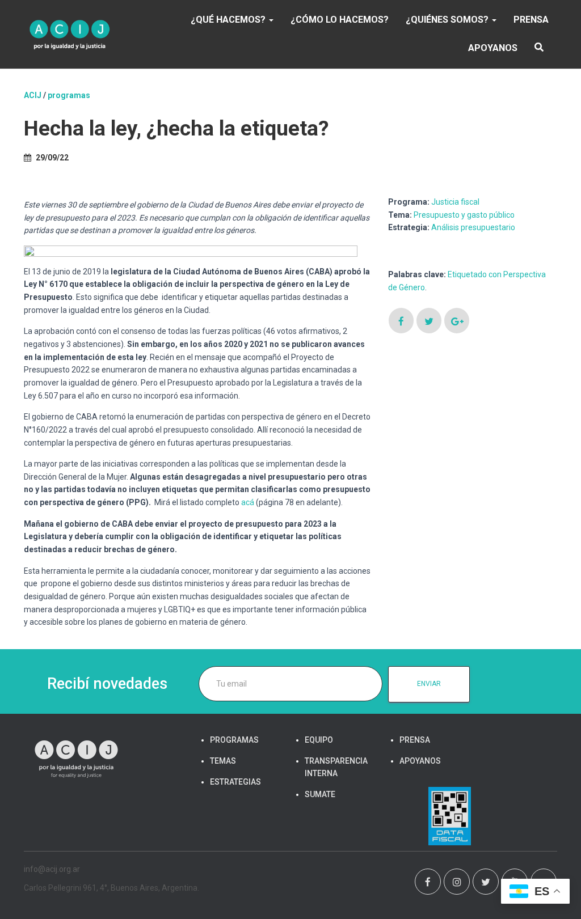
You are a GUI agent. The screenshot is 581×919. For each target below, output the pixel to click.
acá (247, 502)
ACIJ (32, 95)
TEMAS (223, 760)
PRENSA (531, 19)
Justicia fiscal (455, 201)
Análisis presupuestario (473, 227)
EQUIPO (319, 739)
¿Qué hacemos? (229, 19)
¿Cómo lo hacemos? (339, 19)
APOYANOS (492, 48)
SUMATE (320, 794)
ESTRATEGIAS (235, 781)
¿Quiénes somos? (448, 19)
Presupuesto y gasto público (464, 214)
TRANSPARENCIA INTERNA (336, 767)
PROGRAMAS (69, 95)
